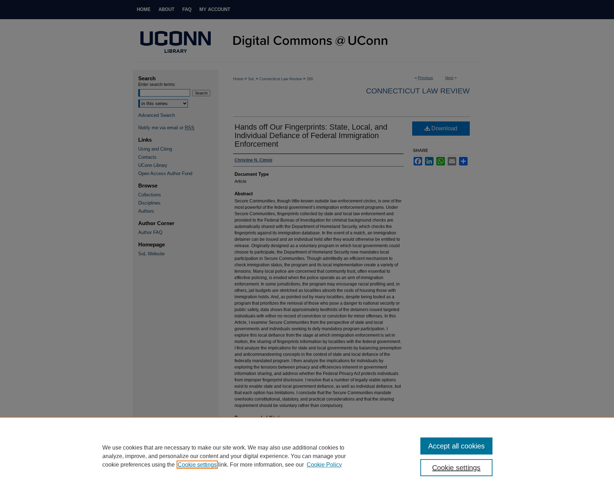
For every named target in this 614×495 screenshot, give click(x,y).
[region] (307, 456)
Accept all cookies (456, 446)
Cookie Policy (324, 465)
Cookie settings (197, 465)
